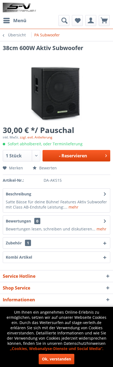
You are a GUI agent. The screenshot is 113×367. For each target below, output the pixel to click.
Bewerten (47, 168)
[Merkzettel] (77, 20)
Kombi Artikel (19, 257)
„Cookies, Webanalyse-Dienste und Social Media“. (56, 348)
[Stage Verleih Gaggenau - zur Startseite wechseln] (20, 7)
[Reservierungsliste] (104, 20)
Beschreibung (18, 193)
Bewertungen (18, 221)
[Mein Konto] (90, 20)
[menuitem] (14, 20)
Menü (19, 20)
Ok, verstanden (56, 359)
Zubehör (17, 242)
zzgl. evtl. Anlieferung (36, 137)
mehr (72, 207)
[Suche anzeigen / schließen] (63, 20)
